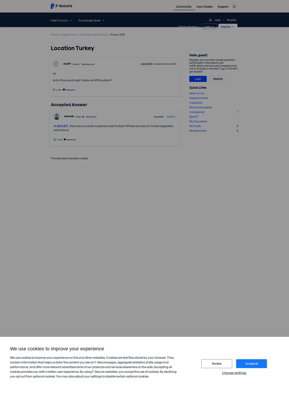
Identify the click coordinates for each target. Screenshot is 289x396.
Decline (217, 363)
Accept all (251, 363)
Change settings (234, 373)
